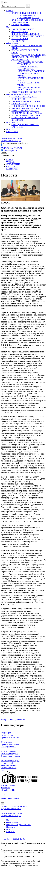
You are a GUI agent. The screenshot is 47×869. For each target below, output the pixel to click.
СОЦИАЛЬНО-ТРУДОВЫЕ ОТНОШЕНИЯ (24, 98)
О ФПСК (10, 162)
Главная (9, 11)
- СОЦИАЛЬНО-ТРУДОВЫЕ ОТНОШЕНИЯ (30, 63)
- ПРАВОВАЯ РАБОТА (27, 66)
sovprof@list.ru (10, 150)
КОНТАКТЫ (12, 169)
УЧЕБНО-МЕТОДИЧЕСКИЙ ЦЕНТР (28, 106)
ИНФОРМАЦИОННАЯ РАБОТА (26, 113)
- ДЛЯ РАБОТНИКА (26, 15)
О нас (8, 27)
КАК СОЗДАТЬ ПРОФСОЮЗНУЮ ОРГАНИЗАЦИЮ (27, 21)
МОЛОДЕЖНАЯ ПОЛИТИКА (25, 108)
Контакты (10, 831)
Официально (12, 43)
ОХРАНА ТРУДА (19, 104)
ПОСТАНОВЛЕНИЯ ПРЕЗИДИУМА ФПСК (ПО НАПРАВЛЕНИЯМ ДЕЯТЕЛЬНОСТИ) (28, 57)
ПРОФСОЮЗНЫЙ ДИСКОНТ (25, 111)
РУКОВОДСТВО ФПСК (22, 29)
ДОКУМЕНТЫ (13, 164)
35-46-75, (5, 148)
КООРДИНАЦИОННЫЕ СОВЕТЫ (27, 36)
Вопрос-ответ (12, 131)
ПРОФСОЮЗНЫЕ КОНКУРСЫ (26, 92)
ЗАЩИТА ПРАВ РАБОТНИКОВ (26, 101)
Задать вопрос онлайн (11, 809)
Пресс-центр (11, 122)
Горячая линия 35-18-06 (10, 798)
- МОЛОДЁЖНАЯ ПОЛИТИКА (31, 71)
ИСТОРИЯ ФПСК (19, 38)
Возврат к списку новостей (13, 719)
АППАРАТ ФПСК (19, 31)
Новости (10, 129)
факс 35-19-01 (16, 148)
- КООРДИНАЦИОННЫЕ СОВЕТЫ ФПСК (29, 88)
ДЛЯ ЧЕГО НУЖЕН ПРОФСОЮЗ (27, 13)
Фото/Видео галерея (20, 25)
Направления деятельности (18, 94)
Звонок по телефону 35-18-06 (14, 806)
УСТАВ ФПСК (18, 41)
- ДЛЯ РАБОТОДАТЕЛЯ (28, 18)
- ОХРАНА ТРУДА (25, 69)
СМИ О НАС (17, 127)
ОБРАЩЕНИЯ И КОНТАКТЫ (25, 125)
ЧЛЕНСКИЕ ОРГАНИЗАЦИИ (25, 34)
